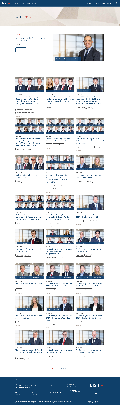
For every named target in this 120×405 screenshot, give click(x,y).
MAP (79, 392)
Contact (34, 3)
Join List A (34, 394)
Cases (23, 3)
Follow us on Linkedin (54, 392)
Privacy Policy (96, 401)
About (28, 3)
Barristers (17, 3)
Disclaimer (89, 401)
